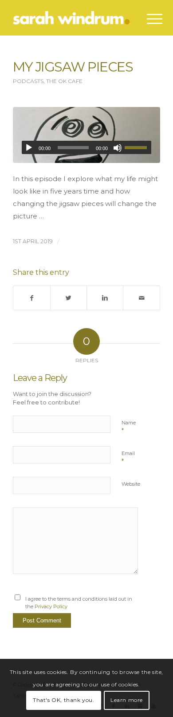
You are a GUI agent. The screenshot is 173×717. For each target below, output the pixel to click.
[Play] (28, 147)
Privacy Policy (51, 606)
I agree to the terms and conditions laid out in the (78, 603)
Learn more (126, 700)
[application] (86, 147)
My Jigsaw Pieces (73, 67)
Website (131, 484)
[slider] (138, 147)
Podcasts (28, 81)
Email (128, 457)
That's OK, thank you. (63, 700)
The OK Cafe (64, 81)
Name (129, 427)
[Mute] (117, 147)
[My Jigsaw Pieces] (86, 135)
